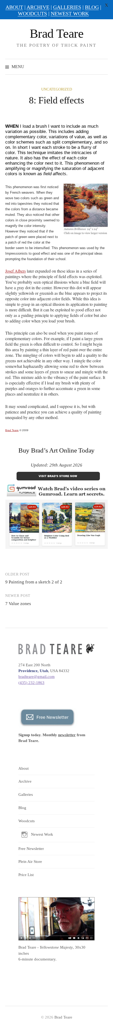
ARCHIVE (38, 7)
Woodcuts (26, 821)
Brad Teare (56, 33)
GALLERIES (67, 7)
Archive (25, 781)
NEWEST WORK (70, 13)
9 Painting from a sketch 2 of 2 (33, 581)
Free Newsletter (31, 848)
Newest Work (42, 834)
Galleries (25, 794)
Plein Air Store (30, 861)
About (23, 768)
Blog (22, 808)
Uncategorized (56, 89)
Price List (26, 875)
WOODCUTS (32, 13)
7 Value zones (18, 603)
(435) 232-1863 (31, 683)
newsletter (67, 735)
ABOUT (14, 7)
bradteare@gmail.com (36, 676)
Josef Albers (15, 271)
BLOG (92, 7)
